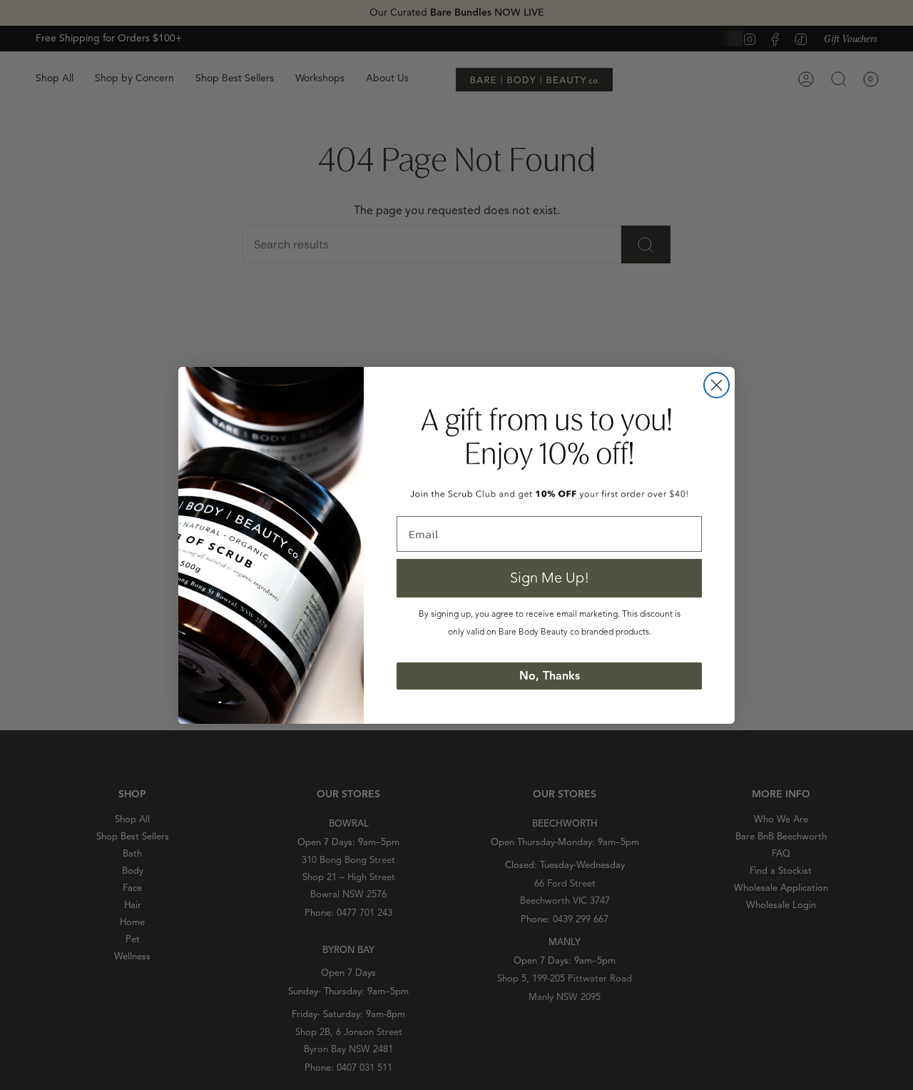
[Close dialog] (716, 385)
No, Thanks (549, 676)
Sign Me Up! (549, 578)
